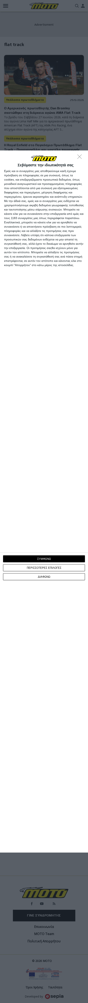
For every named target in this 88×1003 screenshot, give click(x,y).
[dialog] (44, 501)
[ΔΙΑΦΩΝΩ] (80, 158)
